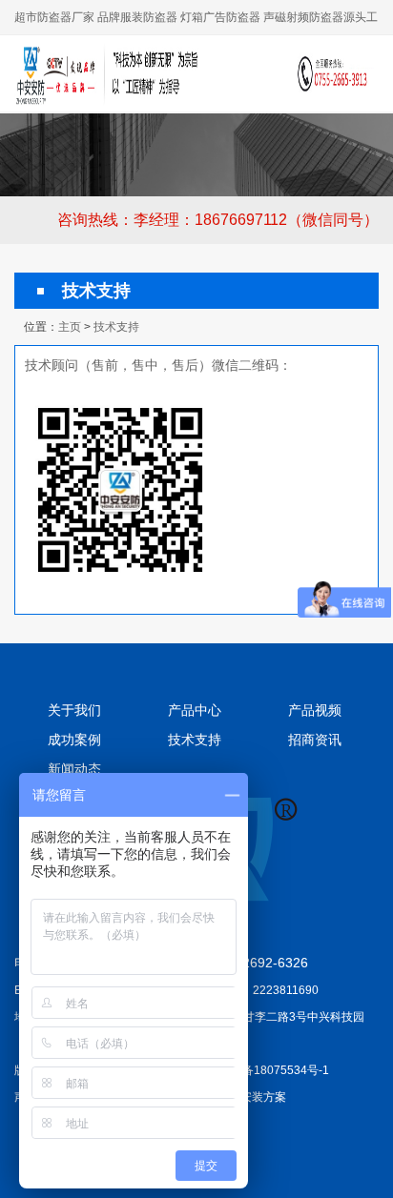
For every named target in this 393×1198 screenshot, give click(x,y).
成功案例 (74, 739)
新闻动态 (74, 769)
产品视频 (314, 710)
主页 (69, 327)
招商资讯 (314, 739)
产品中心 (194, 710)
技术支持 (116, 327)
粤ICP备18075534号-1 (270, 1070)
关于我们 (74, 710)
